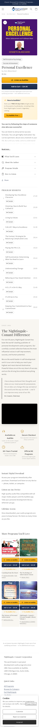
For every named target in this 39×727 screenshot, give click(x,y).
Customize (19, 711)
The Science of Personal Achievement (9, 616)
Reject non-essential (19, 717)
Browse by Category (11, 689)
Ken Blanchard (11, 14)
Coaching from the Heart (10, 573)
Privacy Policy (31, 704)
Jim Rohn (7, 695)
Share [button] (6, 180)
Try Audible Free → (13, 115)
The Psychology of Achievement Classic (26, 573)
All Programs (9, 686)
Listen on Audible (21, 80)
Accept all (19, 722)
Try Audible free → (11, 569)
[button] (2, 9)
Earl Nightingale (10, 692)
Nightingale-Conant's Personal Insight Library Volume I (28, 617)
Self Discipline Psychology (12, 59)
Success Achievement (10, 63)
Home (3, 14)
